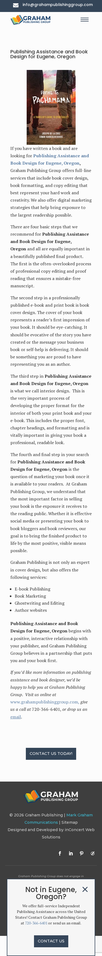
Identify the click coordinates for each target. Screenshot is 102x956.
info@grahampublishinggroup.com (58, 4)
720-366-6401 (36, 923)
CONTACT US (51, 941)
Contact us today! (51, 753)
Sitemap (69, 822)
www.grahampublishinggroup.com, (44, 702)
